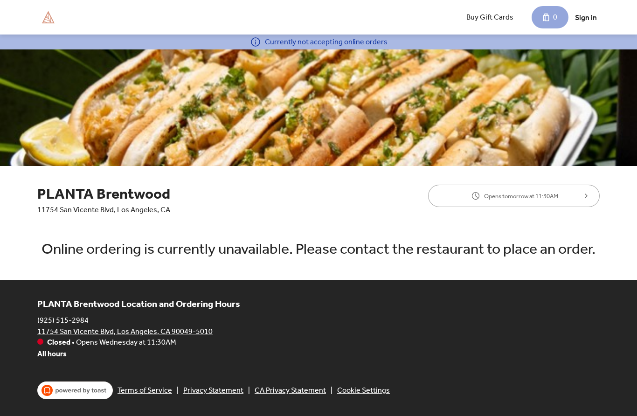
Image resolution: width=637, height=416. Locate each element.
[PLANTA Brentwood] (47, 17)
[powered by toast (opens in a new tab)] (75, 390)
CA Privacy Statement (290, 390)
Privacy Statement (213, 390)
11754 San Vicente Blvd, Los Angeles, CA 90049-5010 (125, 330)
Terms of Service (145, 390)
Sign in (586, 17)
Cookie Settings (363, 390)
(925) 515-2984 (63, 319)
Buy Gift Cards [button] (489, 17)
